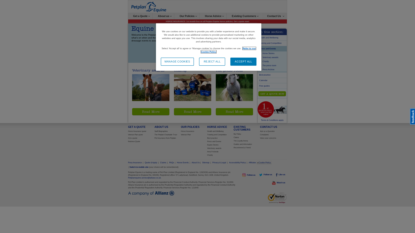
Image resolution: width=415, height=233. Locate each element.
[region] (208, 47)
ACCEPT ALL (243, 61)
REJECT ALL (212, 61)
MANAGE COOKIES (177, 61)
